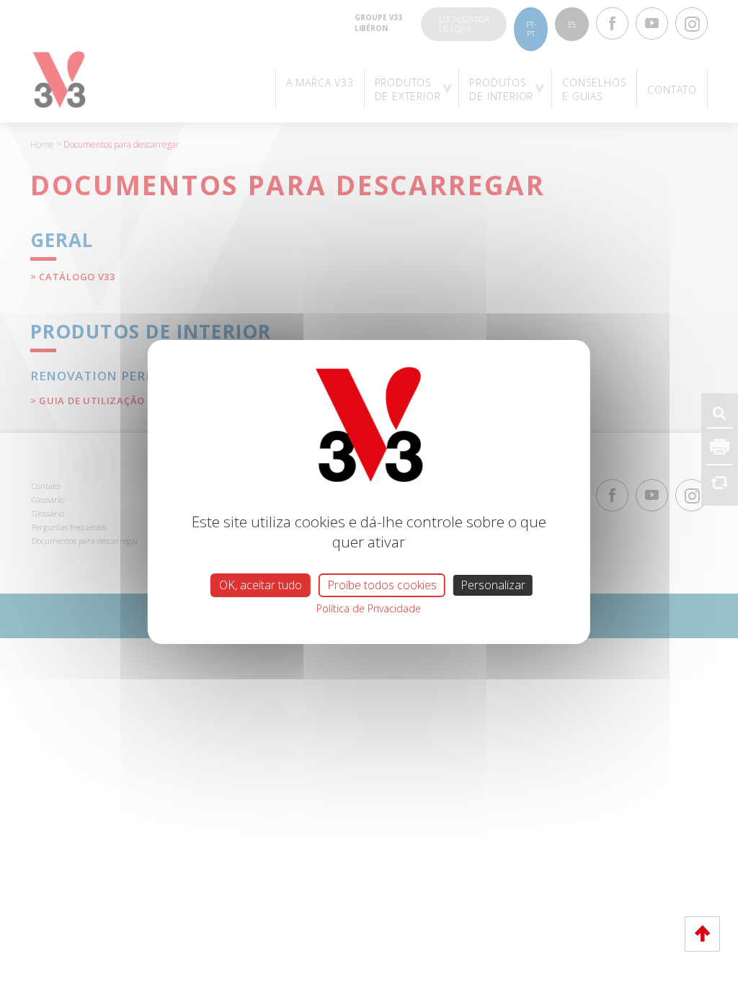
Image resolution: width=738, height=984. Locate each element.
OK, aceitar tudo (260, 585)
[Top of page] (702, 934)
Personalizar (493, 585)
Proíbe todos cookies (382, 585)
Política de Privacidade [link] (368, 608)
